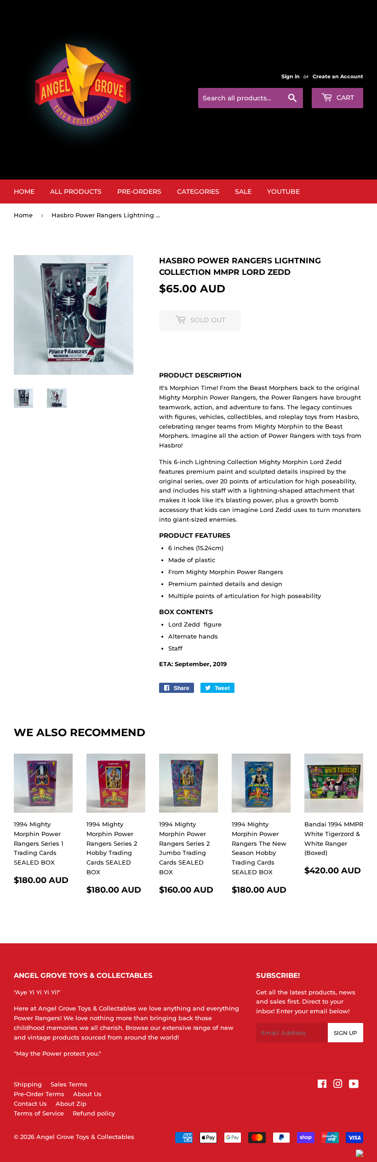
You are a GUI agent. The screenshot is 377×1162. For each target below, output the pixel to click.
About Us (87, 1094)
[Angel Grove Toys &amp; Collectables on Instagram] (338, 1085)
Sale (243, 191)
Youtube (283, 191)
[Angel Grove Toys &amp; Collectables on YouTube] (354, 1085)
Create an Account (338, 76)
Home (24, 191)
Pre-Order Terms (39, 1094)
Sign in (290, 76)
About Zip (71, 1103)
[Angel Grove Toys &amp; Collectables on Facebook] (322, 1085)
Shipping (28, 1084)
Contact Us (30, 1103)
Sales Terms (69, 1084)
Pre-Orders (139, 191)
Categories (198, 191)
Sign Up (345, 1032)
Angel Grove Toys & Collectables (85, 1136)
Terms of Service (39, 1113)
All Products (76, 191)
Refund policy (94, 1113)
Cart (344, 97)
